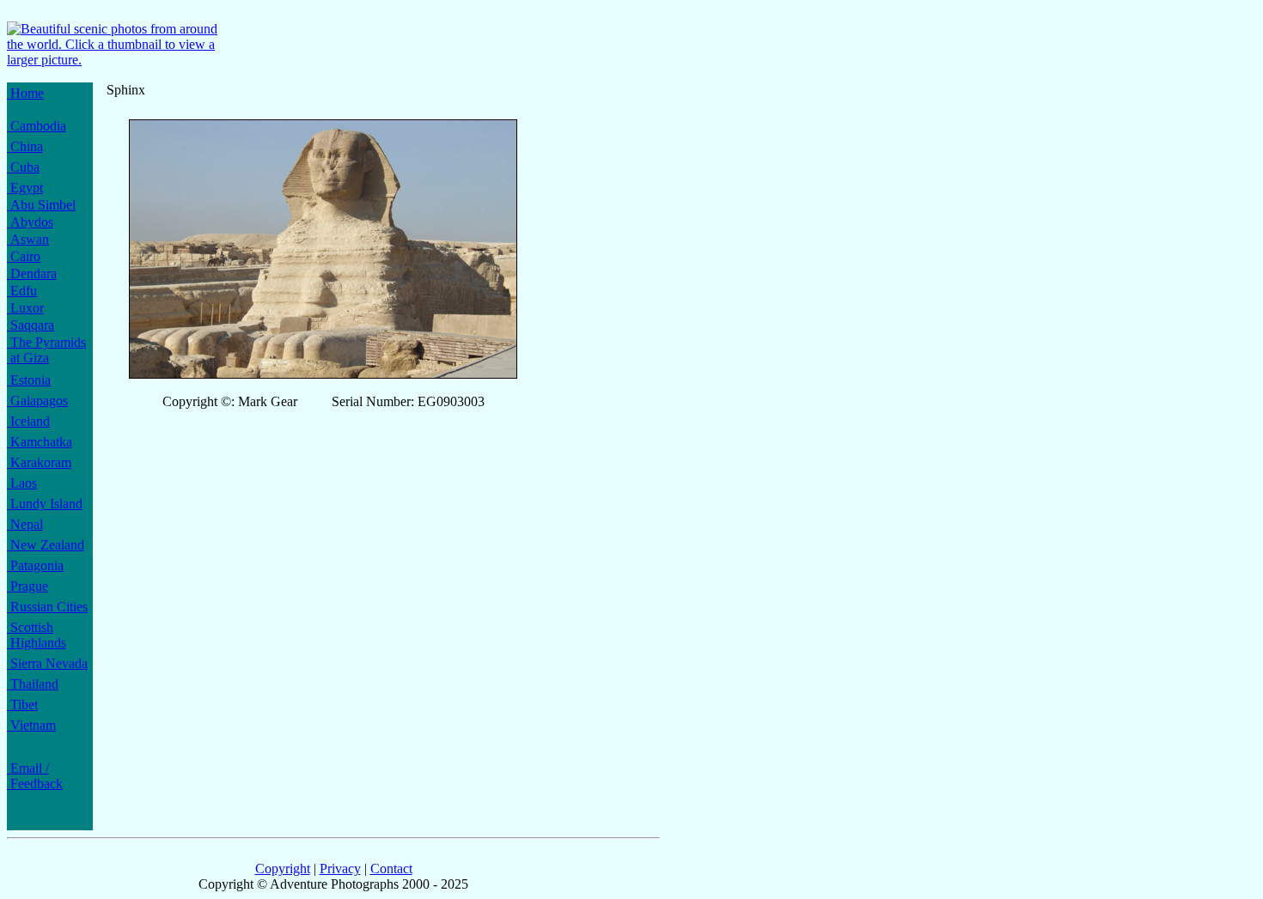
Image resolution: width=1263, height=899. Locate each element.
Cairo (23, 256)
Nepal (25, 524)
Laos (22, 483)
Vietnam (31, 725)
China (25, 146)
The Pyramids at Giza (46, 350)
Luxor (25, 308)
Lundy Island (44, 503)
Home (25, 93)
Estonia (29, 380)
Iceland (28, 421)
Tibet (22, 704)
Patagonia (35, 565)
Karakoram (39, 462)
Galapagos (37, 400)
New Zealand (45, 545)
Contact (391, 868)
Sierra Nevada (47, 663)
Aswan (28, 239)
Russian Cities (47, 606)
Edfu (22, 290)
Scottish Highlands (36, 635)
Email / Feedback (35, 776)
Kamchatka (39, 441)
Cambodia (36, 125)
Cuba (23, 167)
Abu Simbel (41, 204)
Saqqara (30, 325)
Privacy (340, 868)
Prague (27, 586)
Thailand (32, 684)
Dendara (32, 273)
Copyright (282, 868)
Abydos (30, 222)
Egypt (25, 187)
